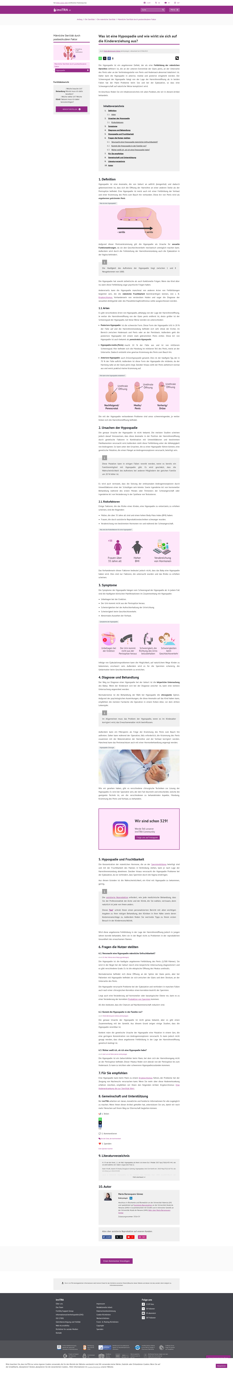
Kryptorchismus (105, 297)
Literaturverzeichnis (116, 161)
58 (159, 3)
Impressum (100, 1304)
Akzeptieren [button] (221, 1366)
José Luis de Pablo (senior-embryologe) (115, 1054)
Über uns (59, 1304)
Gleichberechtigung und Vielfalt (68, 1322)
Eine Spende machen (106, 1149)
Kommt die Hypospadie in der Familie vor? (128, 146)
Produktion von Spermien (139, 999)
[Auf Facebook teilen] (109, 58)
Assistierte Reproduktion (143, 1205)
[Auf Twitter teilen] (104, 58)
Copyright (100, 1325)
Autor (110, 165)
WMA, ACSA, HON (62, 3)
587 (178, 3)
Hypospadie (60, 70)
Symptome (112, 126)
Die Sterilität (90, 19)
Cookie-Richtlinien (103, 1315)
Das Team (59, 1307)
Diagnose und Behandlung (119, 130)
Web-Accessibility (62, 1325)
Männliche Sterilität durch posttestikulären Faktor (137, 19)
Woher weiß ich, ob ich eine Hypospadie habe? (130, 149)
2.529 (148, 3)
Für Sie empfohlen (116, 153)
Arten (113, 114)
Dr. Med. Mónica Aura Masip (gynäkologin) (116, 957)
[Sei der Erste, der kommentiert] (177, 58)
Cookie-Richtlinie (94, 1367)
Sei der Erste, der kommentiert (110, 1139)
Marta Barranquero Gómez (112, 51)
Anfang (79, 19)
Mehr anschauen (138, 1177)
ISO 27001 (60, 1318)
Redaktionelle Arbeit (104, 1307)
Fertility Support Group (64, 1311)
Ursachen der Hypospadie (119, 118)
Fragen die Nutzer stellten (119, 138)
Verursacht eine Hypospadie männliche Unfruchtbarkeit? (134, 142)
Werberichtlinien (102, 1318)
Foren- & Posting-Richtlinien (107, 1322)
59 (168, 3)
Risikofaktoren (117, 122)
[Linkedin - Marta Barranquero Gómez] (131, 1198)
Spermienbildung (158, 864)
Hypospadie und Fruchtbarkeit (121, 134)
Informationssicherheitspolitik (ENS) (69, 1315)
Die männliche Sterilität (106, 19)
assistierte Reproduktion (117, 897)
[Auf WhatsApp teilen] (100, 58)
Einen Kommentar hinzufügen (116, 1261)
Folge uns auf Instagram (147, 837)
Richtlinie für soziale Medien (67, 1329)
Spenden (99, 1329)
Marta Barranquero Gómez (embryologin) (115, 1016)
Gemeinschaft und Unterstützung (122, 157)
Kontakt (59, 1333)
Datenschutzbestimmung (106, 1311)
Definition (112, 110)
